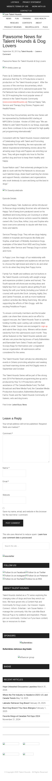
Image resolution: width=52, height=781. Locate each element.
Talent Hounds (24, 772)
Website (6, 495)
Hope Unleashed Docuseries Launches (20, 687)
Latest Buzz (17, 405)
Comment (8, 433)
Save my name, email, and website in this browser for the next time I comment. (25, 513)
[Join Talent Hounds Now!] (12, 14)
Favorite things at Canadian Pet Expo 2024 (21, 716)
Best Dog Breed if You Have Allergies (19, 708)
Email (6, 481)
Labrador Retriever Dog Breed (16, 703)
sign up (44, 326)
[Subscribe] (8, 556)
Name (6, 468)
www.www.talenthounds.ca (15, 102)
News (24, 405)
